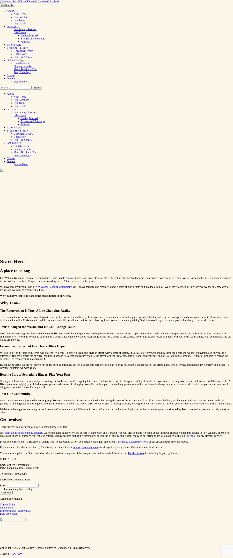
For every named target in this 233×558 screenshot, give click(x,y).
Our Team (19, 20)
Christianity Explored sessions (132, 441)
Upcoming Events (23, 50)
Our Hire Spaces (23, 57)
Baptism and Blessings (32, 38)
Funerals (25, 41)
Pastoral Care (14, 44)
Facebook (191, 435)
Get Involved (14, 60)
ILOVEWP (18, 553)
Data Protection (8, 513)
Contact (11, 75)
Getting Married (29, 35)
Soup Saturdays (22, 72)
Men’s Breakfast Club (25, 69)
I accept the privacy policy (17, 489)
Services (11, 26)
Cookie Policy (7, 504)
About (10, 10)
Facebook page (136, 453)
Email (3, 485)
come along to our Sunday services (23, 432)
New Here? (20, 13)
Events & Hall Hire (17, 47)
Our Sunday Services (25, 29)
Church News (21, 63)
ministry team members (85, 447)
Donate (11, 78)
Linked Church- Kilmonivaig (15, 510)
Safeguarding (7, 507)
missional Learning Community (55, 286)
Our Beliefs (20, 23)
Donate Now (21, 81)
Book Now (20, 53)
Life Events (20, 32)
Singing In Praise (23, 66)
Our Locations (21, 17)
